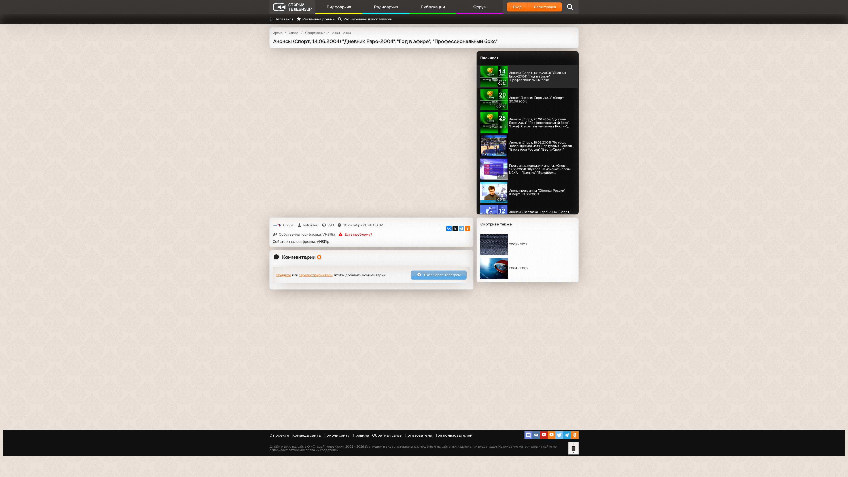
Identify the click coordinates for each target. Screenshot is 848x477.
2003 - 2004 (341, 33)
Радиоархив (386, 7)
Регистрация (545, 7)
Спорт (294, 33)
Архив (277, 33)
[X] (455, 228)
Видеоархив (339, 7)
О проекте (279, 435)
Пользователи (418, 435)
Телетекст (284, 19)
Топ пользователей (453, 435)
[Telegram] (461, 228)
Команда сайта (306, 435)
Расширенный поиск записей (367, 19)
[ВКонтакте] (449, 228)
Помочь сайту (337, 435)
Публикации (433, 7)
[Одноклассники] (467, 228)
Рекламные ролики (318, 19)
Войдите (283, 275)
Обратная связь (387, 435)
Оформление (315, 33)
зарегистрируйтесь (316, 275)
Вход (517, 7)
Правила (361, 435)
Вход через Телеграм (442, 275)
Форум (479, 7)
